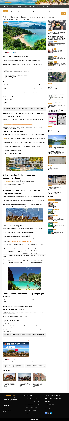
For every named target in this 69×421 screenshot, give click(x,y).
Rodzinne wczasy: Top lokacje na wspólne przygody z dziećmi (14, 77)
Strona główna (6, 408)
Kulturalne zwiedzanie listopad (16, 361)
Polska (8, 6)
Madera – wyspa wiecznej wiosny (9, 72)
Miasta (34, 6)
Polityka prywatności (7, 410)
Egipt (5, 100)
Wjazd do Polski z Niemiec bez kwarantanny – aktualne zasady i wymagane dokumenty (59, 64)
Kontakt (4, 413)
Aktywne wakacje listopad (7, 361)
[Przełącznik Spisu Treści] (28, 69)
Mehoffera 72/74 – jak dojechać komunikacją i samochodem (37, 384)
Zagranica (13, 6)
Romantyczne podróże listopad (31, 361)
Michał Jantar (51, 404)
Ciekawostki (19, 6)
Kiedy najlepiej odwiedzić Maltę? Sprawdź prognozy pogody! (58, 225)
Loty (30, 6)
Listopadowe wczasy (23, 361)
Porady (38, 6)
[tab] (51, 200)
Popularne (51, 199)
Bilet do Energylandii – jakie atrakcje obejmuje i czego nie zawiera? (24, 384)
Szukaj (49, 11)
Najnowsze (58, 199)
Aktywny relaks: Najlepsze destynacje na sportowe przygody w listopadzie (16, 71)
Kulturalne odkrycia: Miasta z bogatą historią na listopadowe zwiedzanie (16, 75)
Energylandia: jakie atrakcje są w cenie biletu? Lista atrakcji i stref (9, 384)
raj (6, 228)
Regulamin (5, 411)
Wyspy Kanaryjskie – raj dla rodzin (9, 78)
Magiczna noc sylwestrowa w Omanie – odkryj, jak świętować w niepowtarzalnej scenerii (59, 218)
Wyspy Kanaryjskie (8, 181)
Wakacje (43, 6)
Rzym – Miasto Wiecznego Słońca (10, 76)
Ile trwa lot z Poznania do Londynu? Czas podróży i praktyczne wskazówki (58, 51)
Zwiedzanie (54, 6)
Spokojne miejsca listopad (39, 361)
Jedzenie (25, 6)
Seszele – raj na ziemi (7, 70)
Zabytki (48, 6)
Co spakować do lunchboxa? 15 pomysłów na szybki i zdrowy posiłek (59, 205)
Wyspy (4, 138)
